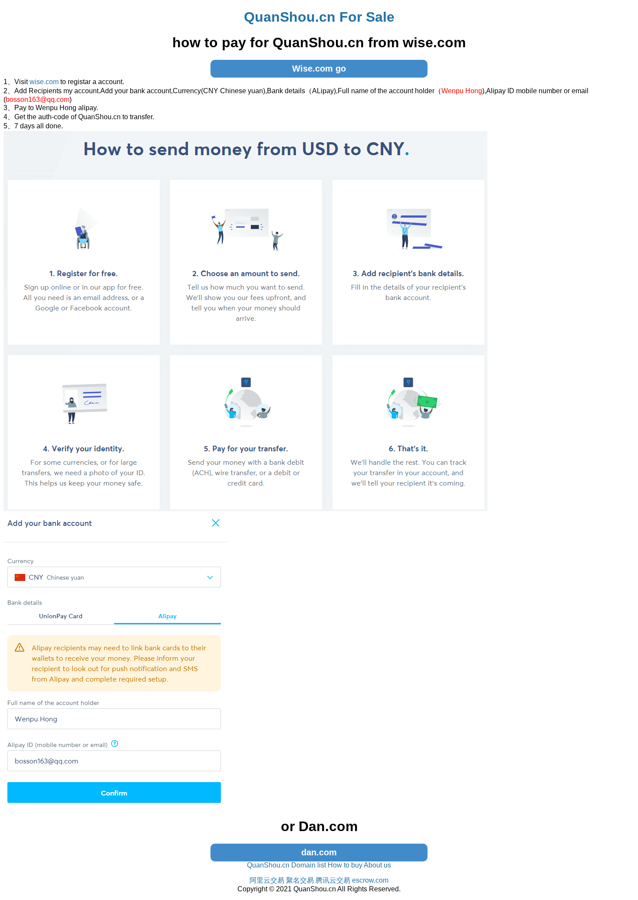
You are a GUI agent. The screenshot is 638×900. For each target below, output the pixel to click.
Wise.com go (319, 68)
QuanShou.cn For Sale (319, 17)
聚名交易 (300, 880)
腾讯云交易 (333, 880)
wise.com (44, 81)
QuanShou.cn (268, 865)
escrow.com (370, 880)
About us (377, 865)
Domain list (308, 865)
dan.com (319, 852)
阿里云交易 (267, 880)
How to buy (345, 865)
